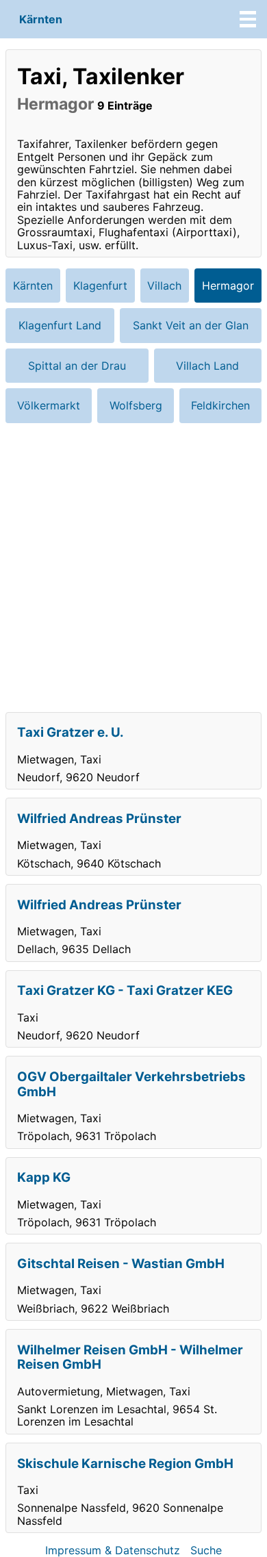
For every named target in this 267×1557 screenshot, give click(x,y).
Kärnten (40, 19)
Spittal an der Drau (77, 365)
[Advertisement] (133, 567)
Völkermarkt (48, 405)
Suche (206, 1550)
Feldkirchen (220, 405)
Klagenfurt (100, 285)
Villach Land (207, 365)
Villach (164, 285)
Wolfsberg (136, 405)
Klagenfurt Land (59, 325)
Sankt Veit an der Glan (191, 325)
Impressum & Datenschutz (112, 1550)
